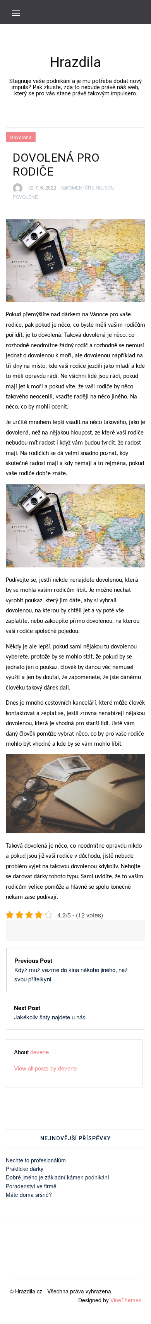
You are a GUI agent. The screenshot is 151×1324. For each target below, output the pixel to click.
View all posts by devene (45, 1068)
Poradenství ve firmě (31, 1186)
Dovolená (21, 137)
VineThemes (125, 1300)
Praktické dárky (24, 1168)
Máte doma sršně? (29, 1194)
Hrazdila (75, 62)
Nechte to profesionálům (36, 1160)
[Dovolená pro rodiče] (75, 260)
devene (39, 1052)
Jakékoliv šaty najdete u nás (50, 1017)
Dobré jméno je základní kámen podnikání (57, 1177)
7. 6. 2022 (45, 187)
